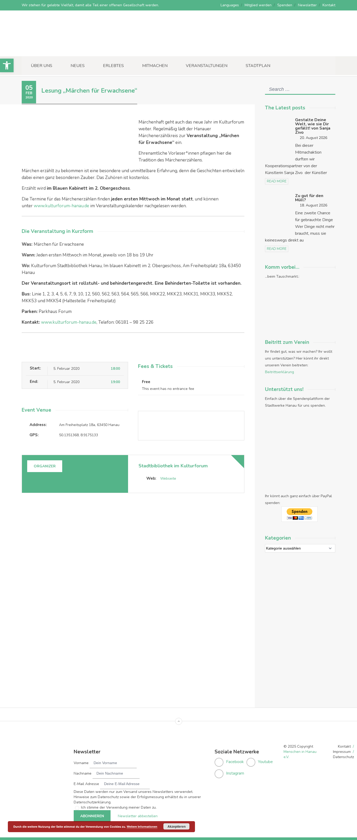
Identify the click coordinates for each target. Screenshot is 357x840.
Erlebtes (113, 66)
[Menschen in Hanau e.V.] (61, 49)
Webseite (168, 478)
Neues (78, 66)
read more (276, 181)
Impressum (342, 751)
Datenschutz (343, 756)
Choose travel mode (149, 527)
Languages (230, 5)
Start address (143, 506)
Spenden (284, 5)
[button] (7, 65)
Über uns (41, 66)
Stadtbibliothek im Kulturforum (173, 466)
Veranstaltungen (206, 66)
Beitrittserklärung (279, 371)
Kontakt (329, 5)
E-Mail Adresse (86, 783)
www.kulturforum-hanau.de (61, 206)
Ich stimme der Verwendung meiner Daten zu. (119, 807)
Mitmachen (155, 66)
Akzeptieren (177, 826)
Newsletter (307, 5)
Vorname (81, 762)
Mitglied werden (258, 5)
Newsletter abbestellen (138, 816)
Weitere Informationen (142, 826)
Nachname (82, 773)
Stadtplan (258, 66)
